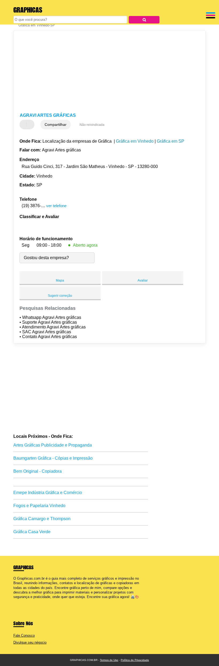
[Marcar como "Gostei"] (24, 124)
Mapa (60, 280)
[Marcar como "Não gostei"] (31, 124)
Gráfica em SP (170, 141)
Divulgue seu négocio (29, 642)
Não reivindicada (92, 125)
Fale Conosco (24, 635)
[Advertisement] (105, 72)
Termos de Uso (109, 660)
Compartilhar (56, 124)
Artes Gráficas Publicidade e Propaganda (52, 445)
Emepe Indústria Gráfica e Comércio (47, 492)
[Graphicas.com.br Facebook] (14, 601)
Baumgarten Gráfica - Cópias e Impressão (53, 458)
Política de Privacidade (135, 660)
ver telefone (56, 205)
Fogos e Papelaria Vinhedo (39, 505)
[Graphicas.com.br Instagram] (19, 601)
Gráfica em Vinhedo (135, 141)
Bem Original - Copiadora (37, 471)
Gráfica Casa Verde (31, 531)
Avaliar (143, 280)
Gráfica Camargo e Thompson (42, 518)
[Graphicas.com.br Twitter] (17, 601)
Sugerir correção (60, 296)
